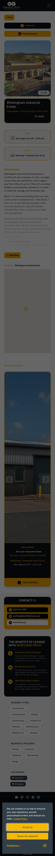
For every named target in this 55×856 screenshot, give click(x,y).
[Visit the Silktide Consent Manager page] (44, 845)
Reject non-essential (27, 836)
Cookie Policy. (20, 818)
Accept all (27, 827)
